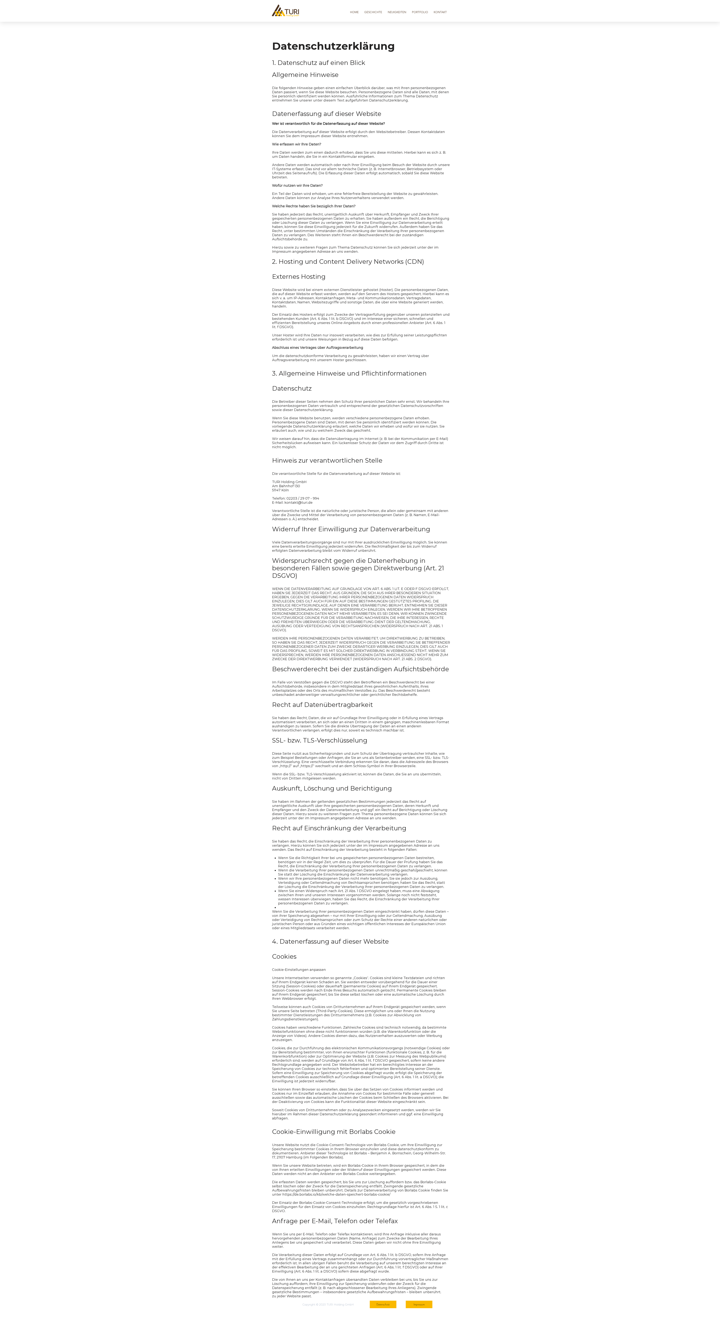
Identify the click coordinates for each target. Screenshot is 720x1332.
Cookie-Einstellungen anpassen (299, 970)
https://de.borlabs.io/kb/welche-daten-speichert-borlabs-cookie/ (336, 1194)
